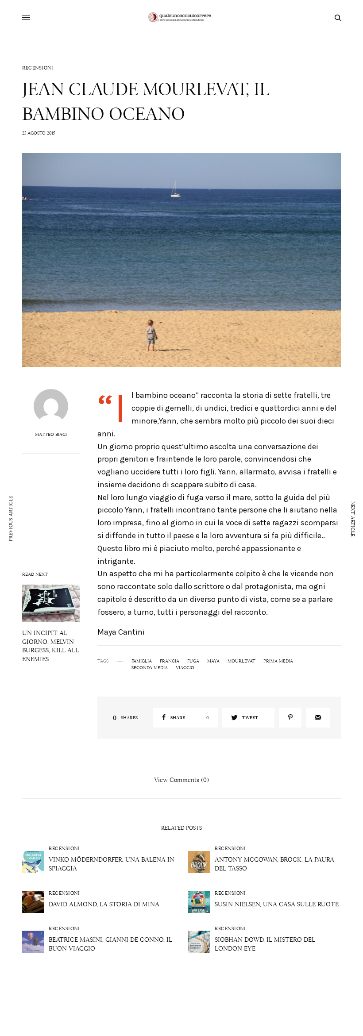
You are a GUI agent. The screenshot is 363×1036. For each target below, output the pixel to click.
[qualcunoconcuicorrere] (181, 17)
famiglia (141, 661)
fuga (193, 661)
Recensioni (38, 67)
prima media (278, 661)
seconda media (149, 668)
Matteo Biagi (51, 434)
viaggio (185, 668)
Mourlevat (241, 661)
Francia (169, 661)
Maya (213, 661)
